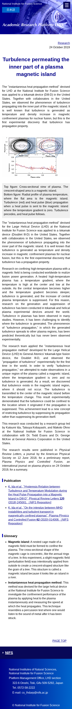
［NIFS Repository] (39, 502)
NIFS (9, 653)
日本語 (11, 9)
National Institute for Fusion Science (22, 3)
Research (64, 43)
